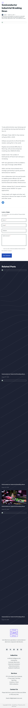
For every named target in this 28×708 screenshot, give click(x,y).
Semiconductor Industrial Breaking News (13, 374)
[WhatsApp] (14, 649)
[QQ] (17, 649)
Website (5, 230)
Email (4, 225)
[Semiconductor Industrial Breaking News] (14, 320)
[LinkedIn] (7, 649)
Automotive (17, 16)
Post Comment (6, 255)
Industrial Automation (13, 17)
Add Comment (6, 235)
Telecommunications (20, 18)
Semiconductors (11, 18)
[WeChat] (10, 649)
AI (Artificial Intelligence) (8, 16)
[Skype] (21, 649)
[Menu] (25, 2)
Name (4, 220)
